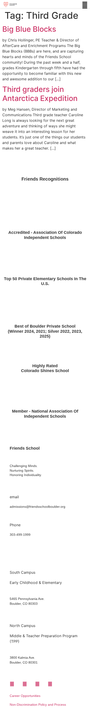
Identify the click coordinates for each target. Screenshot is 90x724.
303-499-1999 (20, 534)
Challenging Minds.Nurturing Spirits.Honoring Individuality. (26, 470)
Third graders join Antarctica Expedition (40, 94)
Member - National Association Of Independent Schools (45, 414)
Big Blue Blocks (29, 29)
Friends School (25, 448)
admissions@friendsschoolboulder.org (37, 506)
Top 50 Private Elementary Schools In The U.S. (45, 281)
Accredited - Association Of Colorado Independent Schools (45, 235)
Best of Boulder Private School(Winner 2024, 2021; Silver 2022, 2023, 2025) (45, 331)
